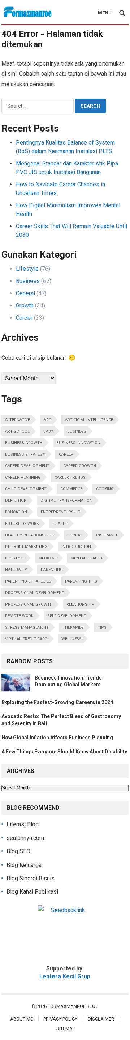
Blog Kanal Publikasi (32, 891)
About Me (21, 1019)
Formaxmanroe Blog (73, 1006)
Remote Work (19, 616)
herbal (75, 535)
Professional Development (34, 592)
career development (27, 466)
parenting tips (81, 581)
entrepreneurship (61, 512)
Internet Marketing (26, 546)
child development (26, 489)
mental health (86, 558)
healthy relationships (29, 535)
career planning (23, 477)
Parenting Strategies (28, 581)
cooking (105, 489)
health (60, 523)
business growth (24, 443)
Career (24, 317)
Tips (102, 627)
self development (66, 616)
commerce (71, 489)
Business (28, 281)
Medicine (47, 558)
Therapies (73, 627)
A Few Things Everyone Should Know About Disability (64, 751)
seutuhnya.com (25, 838)
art (47, 419)
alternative (17, 419)
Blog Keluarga (24, 865)
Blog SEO (18, 851)
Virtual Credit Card (26, 639)
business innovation (78, 443)
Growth (25, 305)
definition (16, 500)
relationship (80, 604)
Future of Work (22, 523)
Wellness (71, 639)
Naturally (16, 569)
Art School (17, 431)
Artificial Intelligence (89, 419)
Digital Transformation (66, 500)
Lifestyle (27, 268)
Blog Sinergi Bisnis (30, 878)
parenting (52, 569)
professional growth (29, 604)
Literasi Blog (22, 824)
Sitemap (65, 1028)
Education (16, 512)
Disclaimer (101, 1019)
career (66, 454)
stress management (27, 627)
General (25, 293)
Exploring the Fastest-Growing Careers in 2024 (57, 702)
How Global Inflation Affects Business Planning (57, 737)
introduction (76, 546)
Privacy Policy (60, 1019)
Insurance (107, 535)
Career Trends (70, 477)
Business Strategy (25, 454)
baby (48, 431)
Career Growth (79, 466)
